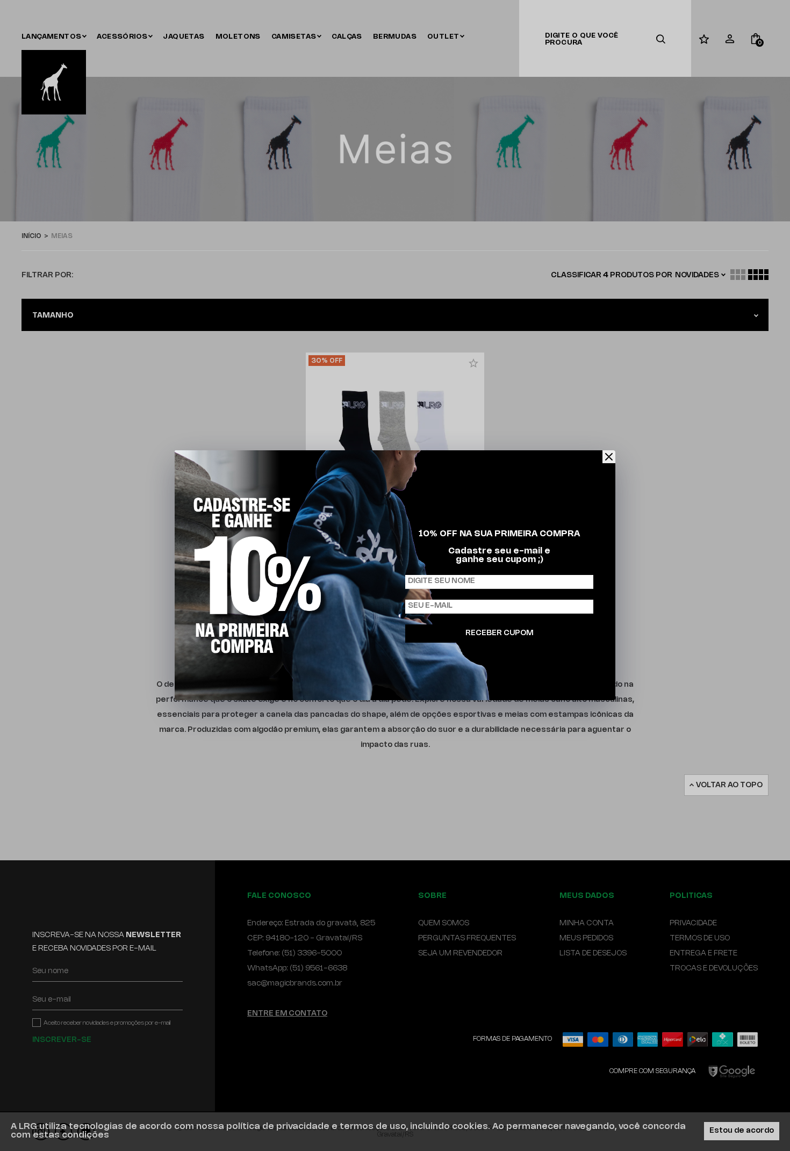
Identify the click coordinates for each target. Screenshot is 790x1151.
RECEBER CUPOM (499, 633)
